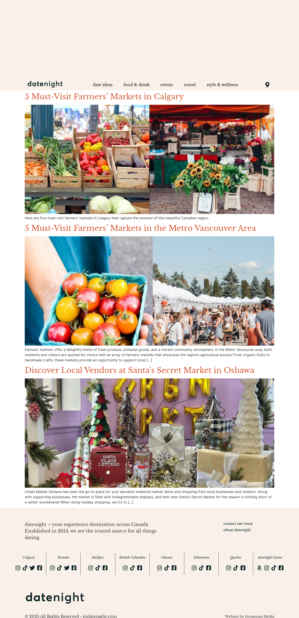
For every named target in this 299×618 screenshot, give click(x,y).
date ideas (103, 85)
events (166, 85)
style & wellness (222, 85)
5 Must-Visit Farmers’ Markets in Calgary (104, 96)
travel (190, 85)
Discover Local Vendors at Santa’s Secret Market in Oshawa (139, 370)
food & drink (136, 85)
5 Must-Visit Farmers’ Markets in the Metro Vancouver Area (140, 228)
